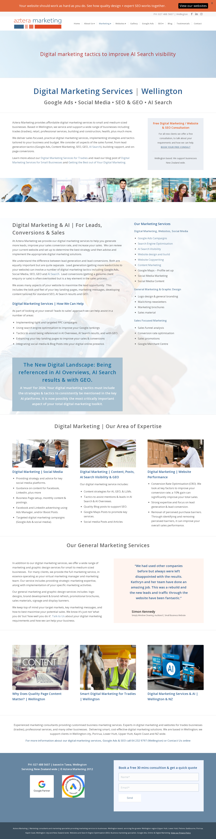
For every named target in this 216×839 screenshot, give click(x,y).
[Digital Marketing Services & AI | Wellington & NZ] (176, 667)
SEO (123, 740)
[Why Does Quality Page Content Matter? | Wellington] (40, 667)
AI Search (95, 147)
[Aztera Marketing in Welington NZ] (37, 23)
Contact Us (174, 740)
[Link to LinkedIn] (196, 14)
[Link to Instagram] (201, 14)
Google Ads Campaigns (152, 238)
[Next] (196, 568)
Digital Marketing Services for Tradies (64, 158)
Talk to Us (58, 616)
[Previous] (121, 568)
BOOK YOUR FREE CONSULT (176, 147)
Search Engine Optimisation (155, 243)
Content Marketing (149, 265)
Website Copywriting (151, 259)
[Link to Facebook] (191, 14)
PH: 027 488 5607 (164, 14)
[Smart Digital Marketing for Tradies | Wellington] (108, 667)
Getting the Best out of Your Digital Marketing (96, 162)
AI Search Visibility (149, 249)
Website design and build (154, 254)
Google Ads (110, 740)
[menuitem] (77, 23)
